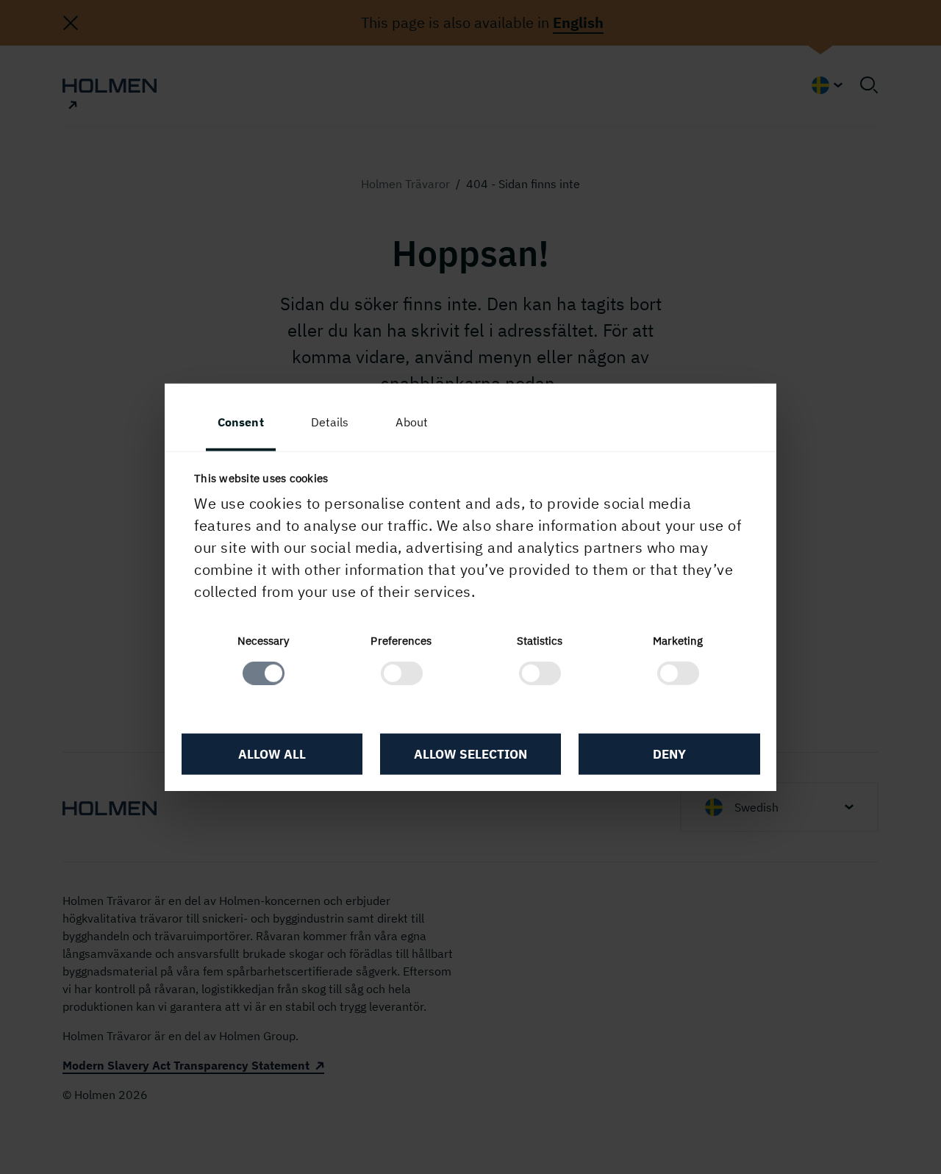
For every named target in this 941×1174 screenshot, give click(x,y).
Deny (669, 753)
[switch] (402, 673)
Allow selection (470, 753)
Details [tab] (330, 421)
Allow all (272, 753)
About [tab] (412, 421)
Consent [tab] (241, 421)
